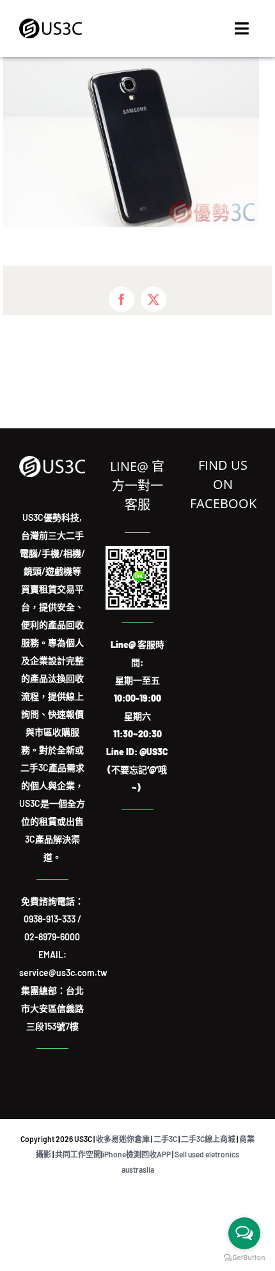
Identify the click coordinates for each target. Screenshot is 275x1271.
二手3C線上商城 (208, 1138)
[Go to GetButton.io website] (244, 1258)
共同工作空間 (78, 1154)
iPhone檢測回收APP (136, 1154)
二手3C (165, 1138)
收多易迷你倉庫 (123, 1138)
